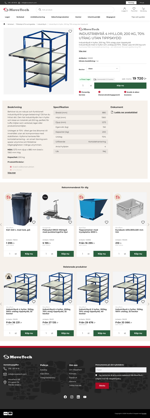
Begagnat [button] (110, 17)
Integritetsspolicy (47, 377)
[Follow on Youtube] (85, 397)
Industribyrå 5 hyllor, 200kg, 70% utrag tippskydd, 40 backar (93, 311)
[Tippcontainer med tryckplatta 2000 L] (93, 209)
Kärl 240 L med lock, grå (18, 230)
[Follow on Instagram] (72, 397)
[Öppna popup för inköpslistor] (70, 31)
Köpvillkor (44, 374)
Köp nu (120, 85)
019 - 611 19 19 (12, 3)
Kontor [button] (78, 17)
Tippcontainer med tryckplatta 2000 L (88, 231)
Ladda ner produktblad (125, 112)
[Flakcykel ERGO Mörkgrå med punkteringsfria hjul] (57, 209)
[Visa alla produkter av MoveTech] (89, 29)
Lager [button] (7, 17)
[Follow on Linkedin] (78, 397)
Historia (72, 381)
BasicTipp (82, 228)
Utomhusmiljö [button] (94, 17)
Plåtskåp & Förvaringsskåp (25, 24)
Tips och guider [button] (138, 17)
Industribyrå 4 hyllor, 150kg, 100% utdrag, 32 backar (129, 310)
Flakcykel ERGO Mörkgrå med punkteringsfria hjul (55, 231)
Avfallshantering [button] (37, 17)
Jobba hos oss (75, 385)
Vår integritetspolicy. (113, 379)
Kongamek (47, 228)
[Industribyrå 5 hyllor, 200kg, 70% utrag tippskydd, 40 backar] (93, 288)
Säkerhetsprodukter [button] (60, 17)
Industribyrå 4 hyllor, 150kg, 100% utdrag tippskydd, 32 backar (20, 311)
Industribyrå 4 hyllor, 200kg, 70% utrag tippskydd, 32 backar (57, 311)
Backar (82, 69)
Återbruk (73, 377)
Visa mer (82, 51)
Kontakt (72, 374)
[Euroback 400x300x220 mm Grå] (130, 209)
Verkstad (10, 24)
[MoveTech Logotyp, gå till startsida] (16, 9)
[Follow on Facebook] (65, 397)
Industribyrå (41, 24)
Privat (142, 3)
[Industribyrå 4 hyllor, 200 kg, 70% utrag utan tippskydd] (39, 61)
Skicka (102, 386)
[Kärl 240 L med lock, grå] (20, 209)
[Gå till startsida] (4, 24)
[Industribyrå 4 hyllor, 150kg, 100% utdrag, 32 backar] (130, 288)
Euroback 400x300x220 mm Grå (129, 231)
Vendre (144, 413)
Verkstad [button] (20, 17)
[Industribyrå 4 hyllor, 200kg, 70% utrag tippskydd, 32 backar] (57, 288)
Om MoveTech (75, 370)
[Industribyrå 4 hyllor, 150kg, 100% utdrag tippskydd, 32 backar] (20, 288)
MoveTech (9, 228)
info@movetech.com (29, 3)
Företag (131, 3)
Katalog (43, 370)
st (91, 85)
